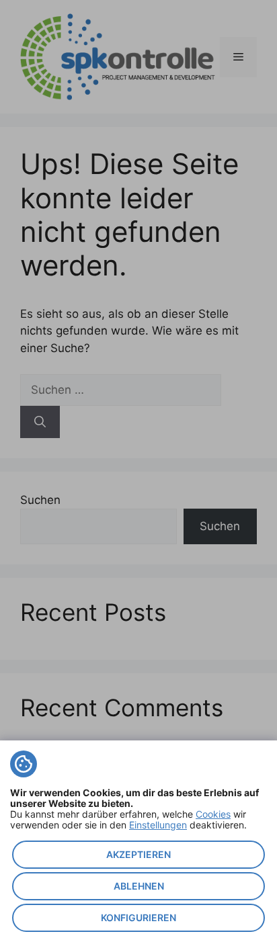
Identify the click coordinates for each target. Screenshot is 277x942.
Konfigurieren (138, 917)
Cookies (213, 814)
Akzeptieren (138, 854)
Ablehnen (139, 886)
